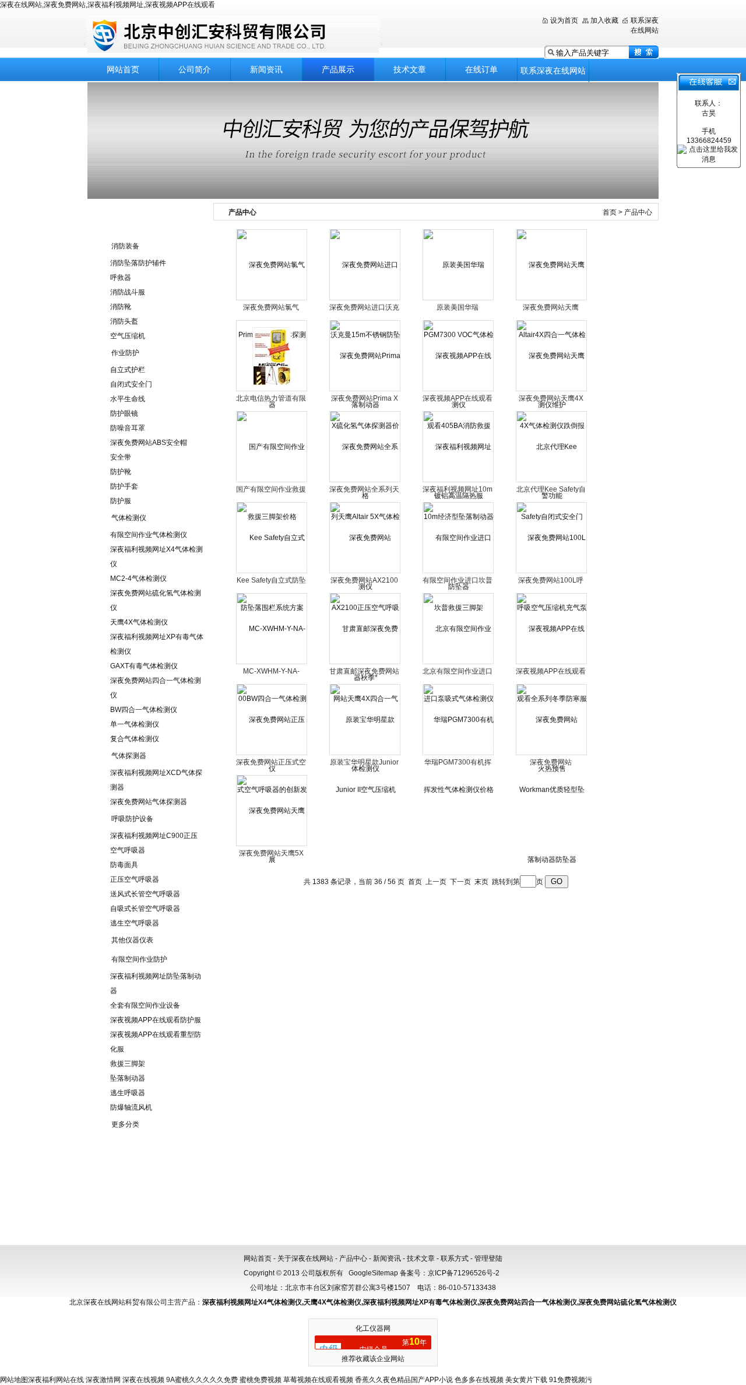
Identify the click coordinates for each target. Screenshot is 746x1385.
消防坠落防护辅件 (138, 263)
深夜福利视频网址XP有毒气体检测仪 (420, 1302)
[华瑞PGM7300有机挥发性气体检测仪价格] (458, 754)
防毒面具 (124, 865)
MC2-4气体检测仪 (138, 578)
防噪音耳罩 (127, 428)
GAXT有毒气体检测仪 (144, 666)
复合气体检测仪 (134, 739)
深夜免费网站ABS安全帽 (148, 443)
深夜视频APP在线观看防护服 (155, 1020)
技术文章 (409, 69)
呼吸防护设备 (132, 819)
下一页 (460, 882)
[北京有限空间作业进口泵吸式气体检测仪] (458, 663)
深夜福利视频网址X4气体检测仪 (252, 1302)
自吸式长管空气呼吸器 (145, 908)
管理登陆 (488, 1258)
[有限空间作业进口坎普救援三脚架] (458, 572)
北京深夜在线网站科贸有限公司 (233, 34)
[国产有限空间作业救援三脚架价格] (272, 481)
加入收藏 (604, 20)
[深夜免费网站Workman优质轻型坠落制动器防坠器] (551, 789)
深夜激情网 (103, 1380)
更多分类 (125, 1124)
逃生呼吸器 (127, 1093)
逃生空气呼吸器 (134, 923)
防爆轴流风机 (131, 1107)
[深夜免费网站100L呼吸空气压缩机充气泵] (551, 572)
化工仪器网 (373, 1328)
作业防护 (125, 353)
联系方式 (455, 1258)
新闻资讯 (266, 69)
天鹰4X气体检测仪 (139, 622)
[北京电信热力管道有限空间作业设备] (271, 355)
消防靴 (120, 307)
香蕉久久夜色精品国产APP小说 (404, 1380)
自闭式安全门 (131, 384)
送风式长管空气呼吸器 (145, 894)
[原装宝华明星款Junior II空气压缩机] (365, 754)
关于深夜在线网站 (305, 1258)
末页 (481, 882)
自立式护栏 (127, 370)
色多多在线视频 (479, 1380)
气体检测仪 (128, 518)
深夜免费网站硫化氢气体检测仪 (628, 1302)
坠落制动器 (127, 1078)
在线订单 (481, 69)
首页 (610, 212)
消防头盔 (124, 321)
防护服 (120, 501)
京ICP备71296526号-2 (463, 1273)
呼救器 (120, 278)
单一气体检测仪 (134, 724)
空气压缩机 (127, 336)
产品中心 (353, 1258)
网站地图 (14, 1380)
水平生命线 (127, 399)
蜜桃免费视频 (260, 1380)
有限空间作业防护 (139, 959)
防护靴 (120, 472)
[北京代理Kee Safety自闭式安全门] (551, 481)
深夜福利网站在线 (56, 1380)
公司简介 (194, 69)
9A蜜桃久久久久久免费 (202, 1380)
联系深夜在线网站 (553, 70)
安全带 (120, 457)
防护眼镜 (124, 413)
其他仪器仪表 (132, 940)
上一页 (435, 882)
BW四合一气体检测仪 (143, 710)
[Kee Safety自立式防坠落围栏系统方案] (272, 572)
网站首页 (123, 69)
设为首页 (564, 20)
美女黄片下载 (526, 1380)
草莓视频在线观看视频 (318, 1380)
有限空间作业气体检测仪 (148, 535)
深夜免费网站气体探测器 (148, 802)
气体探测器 (128, 756)
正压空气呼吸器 (134, 879)
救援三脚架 (127, 1064)
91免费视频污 (570, 1380)
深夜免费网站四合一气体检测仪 (528, 1302)
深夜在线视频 (143, 1380)
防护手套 (124, 486)
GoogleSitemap (373, 1273)
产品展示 (338, 69)
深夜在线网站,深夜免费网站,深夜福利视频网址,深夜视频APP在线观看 (107, 5)
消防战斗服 (127, 292)
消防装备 (125, 246)
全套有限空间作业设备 (145, 1005)
